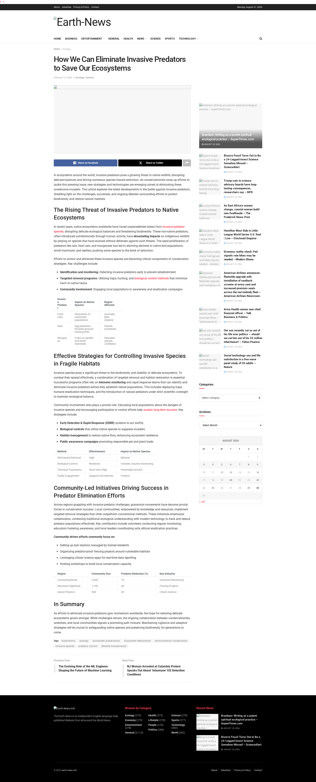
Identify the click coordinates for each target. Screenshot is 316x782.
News (140, 38)
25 (213, 488)
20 (231, 480)
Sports (170, 38)
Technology (187, 38)
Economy (130, 720)
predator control (88, 646)
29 (248, 488)
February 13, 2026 (63, 77)
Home (57, 38)
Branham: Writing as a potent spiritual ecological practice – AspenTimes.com (239, 719)
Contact (95, 7)
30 (257, 488)
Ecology (67, 49)
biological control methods (151, 278)
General (114, 38)
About (57, 7)
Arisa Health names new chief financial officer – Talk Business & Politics (242, 313)
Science (155, 38)
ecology (84, 641)
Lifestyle (153, 720)
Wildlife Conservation (114, 646)
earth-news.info (69, 770)
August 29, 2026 (212, 144)
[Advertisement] (195, 21)
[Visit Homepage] (82, 22)
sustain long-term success (160, 410)
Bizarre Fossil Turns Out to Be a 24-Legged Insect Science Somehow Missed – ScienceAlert (241, 740)
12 (222, 472)
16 (257, 472)
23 (257, 480)
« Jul (202, 501)
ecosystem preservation (106, 641)
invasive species (65, 646)
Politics (152, 729)
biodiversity (68, 641)
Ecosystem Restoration (137, 641)
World (174, 732)
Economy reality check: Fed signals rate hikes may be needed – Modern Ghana (240, 255)
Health (128, 38)
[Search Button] (260, 38)
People (152, 724)
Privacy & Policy (81, 7)
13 (231, 472)
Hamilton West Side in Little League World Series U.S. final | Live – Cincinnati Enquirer (242, 234)
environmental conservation (171, 641)
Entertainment (91, 38)
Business (71, 38)
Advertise (66, 7)
